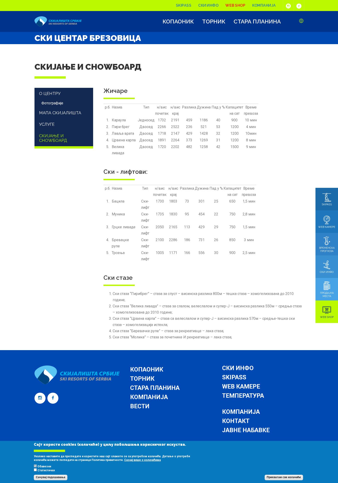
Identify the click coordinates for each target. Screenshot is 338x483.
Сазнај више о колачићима (142, 460)
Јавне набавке (246, 430)
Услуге (46, 124)
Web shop (235, 5)
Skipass (184, 5)
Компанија (264, 5)
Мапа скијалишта (60, 112)
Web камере (241, 386)
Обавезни (44, 466)
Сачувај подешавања (50, 477)
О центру (49, 93)
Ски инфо (208, 5)
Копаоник (178, 22)
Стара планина (257, 22)
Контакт (235, 420)
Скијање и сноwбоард (53, 138)
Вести (139, 406)
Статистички (46, 470)
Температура (243, 395)
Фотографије (52, 103)
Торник (213, 22)
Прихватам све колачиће (284, 477)
